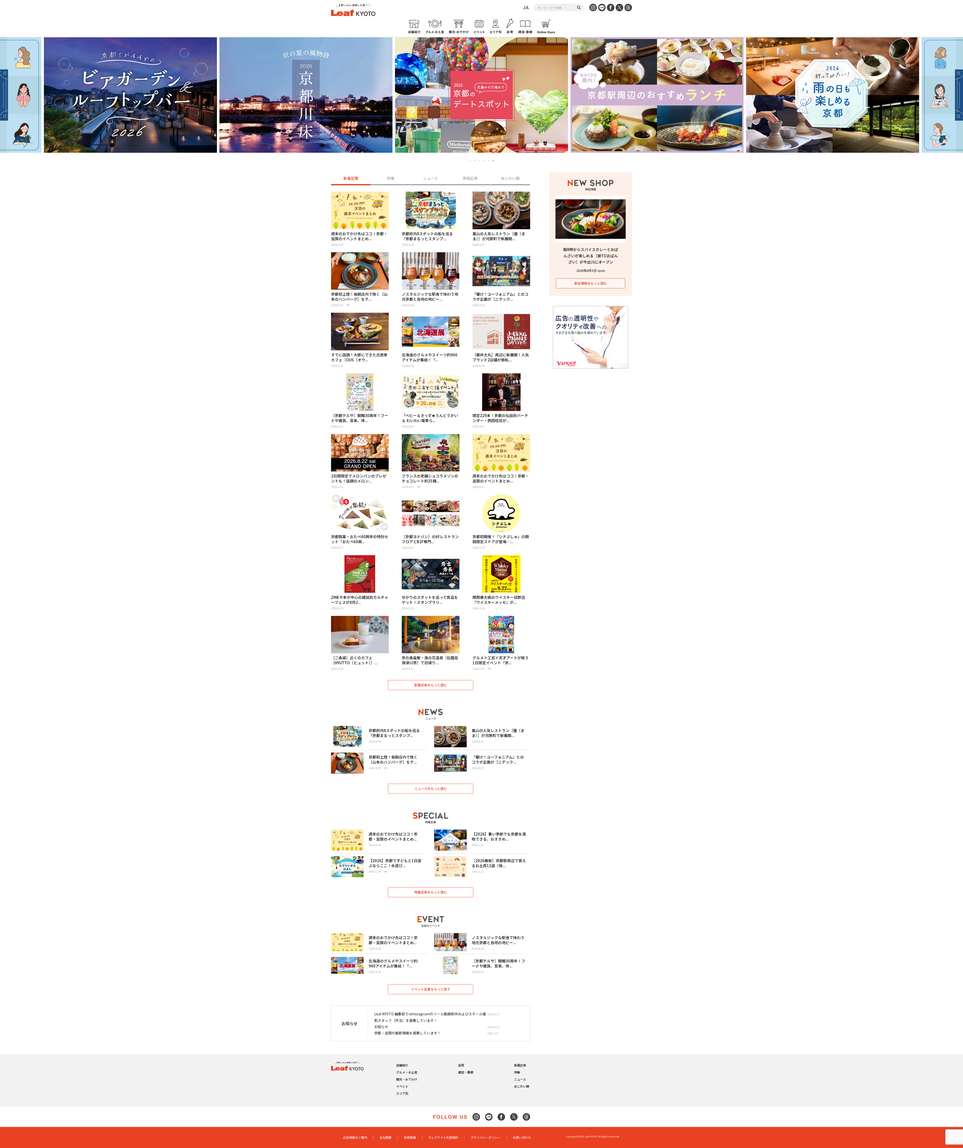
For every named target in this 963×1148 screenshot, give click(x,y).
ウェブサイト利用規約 (443, 1137)
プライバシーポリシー (485, 1137)
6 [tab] (493, 160)
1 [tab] (470, 160)
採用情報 (410, 1137)
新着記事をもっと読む (430, 685)
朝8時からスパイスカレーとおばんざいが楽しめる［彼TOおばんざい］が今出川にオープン (590, 256)
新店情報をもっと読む (590, 283)
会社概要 (385, 1137)
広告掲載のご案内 (355, 1137)
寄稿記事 (470, 178)
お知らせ (381, 1026)
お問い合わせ (522, 1137)
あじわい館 (510, 178)
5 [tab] (488, 160)
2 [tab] (474, 160)
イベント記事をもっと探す (430, 989)
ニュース (430, 178)
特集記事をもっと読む (430, 892)
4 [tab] (484, 160)
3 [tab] (479, 160)
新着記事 (350, 178)
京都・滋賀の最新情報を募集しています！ (407, 1032)
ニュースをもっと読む (431, 788)
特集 (390, 178)
